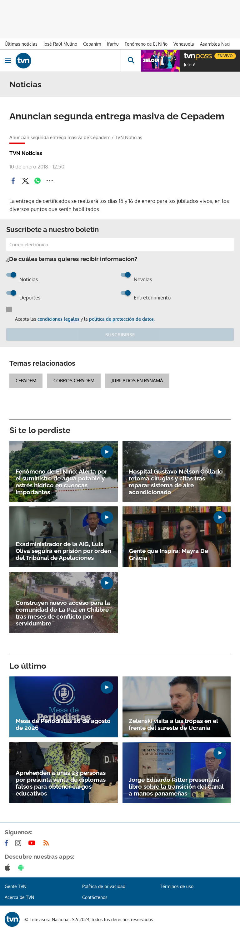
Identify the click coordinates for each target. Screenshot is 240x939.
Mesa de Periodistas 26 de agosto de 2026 (63, 724)
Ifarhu (113, 44)
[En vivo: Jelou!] (160, 61)
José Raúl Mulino (60, 44)
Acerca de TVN (19, 897)
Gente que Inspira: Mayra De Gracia (168, 554)
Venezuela (183, 44)
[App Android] (22, 867)
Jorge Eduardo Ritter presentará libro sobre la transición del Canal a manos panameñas (176, 786)
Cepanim (92, 44)
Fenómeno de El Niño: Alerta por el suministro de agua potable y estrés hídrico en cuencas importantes (61, 481)
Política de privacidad (103, 886)
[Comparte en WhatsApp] (37, 180)
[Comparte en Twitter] (25, 180)
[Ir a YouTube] (33, 843)
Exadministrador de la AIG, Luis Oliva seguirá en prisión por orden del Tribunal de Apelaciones (63, 550)
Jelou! (189, 65)
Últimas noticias (21, 44)
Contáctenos (95, 897)
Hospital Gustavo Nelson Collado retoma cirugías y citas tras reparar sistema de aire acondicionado (176, 481)
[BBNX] (12, 919)
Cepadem (26, 381)
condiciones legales (58, 319)
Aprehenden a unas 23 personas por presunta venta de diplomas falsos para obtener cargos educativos (61, 783)
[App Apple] (8, 867)
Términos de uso (176, 886)
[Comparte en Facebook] (13, 180)
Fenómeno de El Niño (146, 44)
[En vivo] (187, 55)
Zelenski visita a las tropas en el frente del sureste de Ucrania (173, 724)
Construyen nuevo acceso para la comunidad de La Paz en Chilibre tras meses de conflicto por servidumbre (63, 613)
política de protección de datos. (122, 319)
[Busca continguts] (131, 61)
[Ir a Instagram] (19, 843)
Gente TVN (15, 886)
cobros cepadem (73, 381)
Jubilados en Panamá (137, 381)
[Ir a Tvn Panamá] (68, 60)
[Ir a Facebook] (7, 843)
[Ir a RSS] (47, 843)
